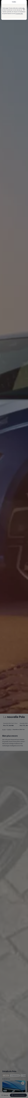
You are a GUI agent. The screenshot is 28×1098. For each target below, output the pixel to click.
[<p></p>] (24, 9)
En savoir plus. (19, 13)
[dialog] (14, 549)
